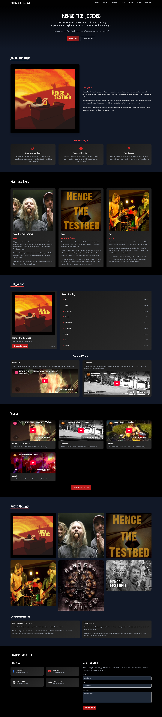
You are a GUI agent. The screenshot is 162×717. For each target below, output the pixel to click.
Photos (139, 3)
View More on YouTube (81, 487)
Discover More (88, 39)
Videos (130, 3)
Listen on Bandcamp (20, 346)
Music (123, 3)
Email (84, 682)
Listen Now (73, 38)
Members (114, 3)
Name (84, 674)
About (105, 3)
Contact (148, 3)
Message (86, 690)
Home (97, 3)
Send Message (89, 707)
